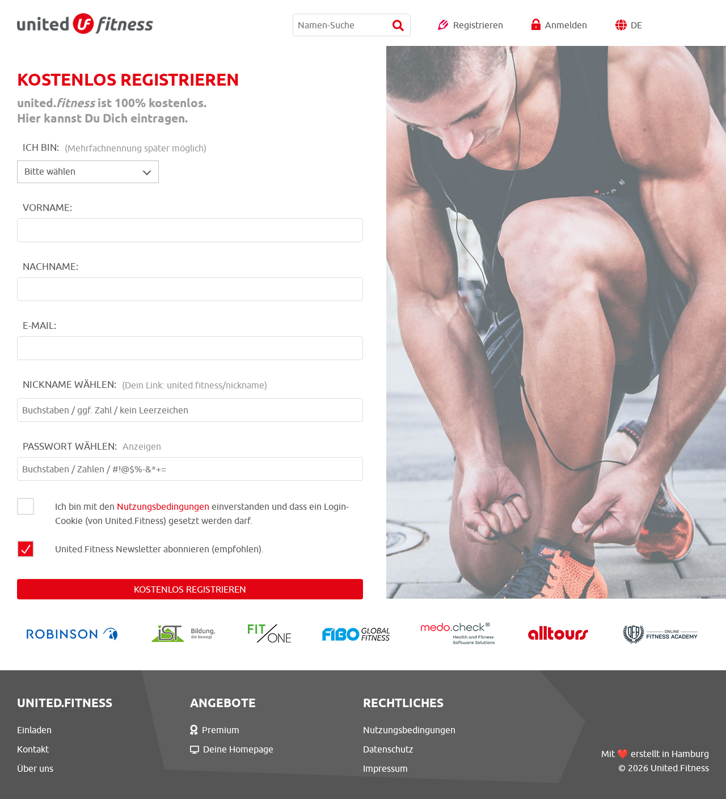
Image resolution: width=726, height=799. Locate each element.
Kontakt (33, 749)
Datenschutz (388, 749)
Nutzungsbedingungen (163, 506)
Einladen (34, 730)
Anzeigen (142, 446)
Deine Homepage (238, 749)
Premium (220, 730)
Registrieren (478, 25)
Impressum (385, 768)
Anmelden (566, 25)
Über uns (35, 768)
